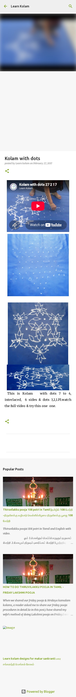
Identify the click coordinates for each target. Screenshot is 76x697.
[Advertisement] (38, 111)
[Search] (70, 6)
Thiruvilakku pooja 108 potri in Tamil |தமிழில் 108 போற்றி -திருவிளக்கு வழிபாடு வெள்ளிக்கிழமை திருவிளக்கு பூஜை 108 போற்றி (38, 515)
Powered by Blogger (40, 691)
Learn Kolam (20, 6)
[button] (7, 171)
